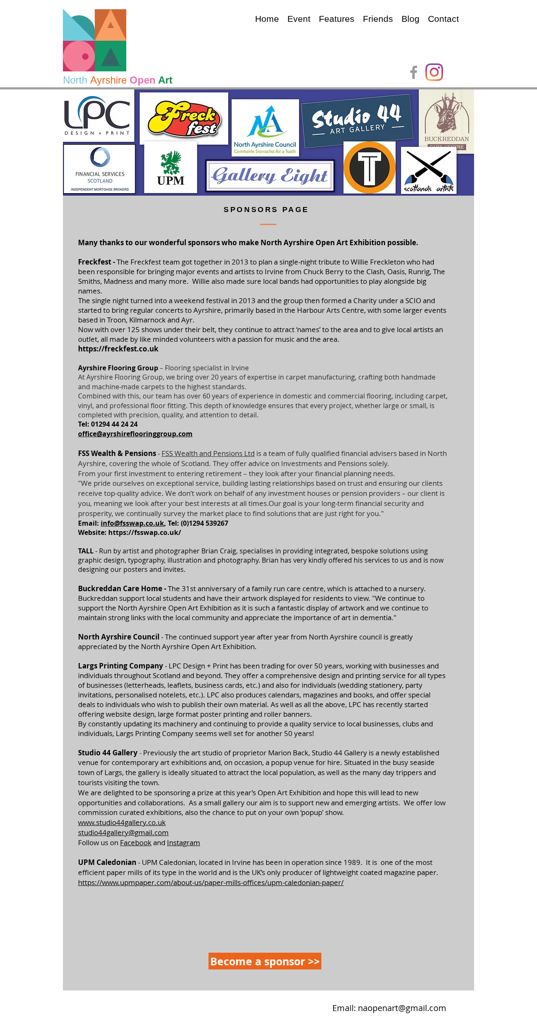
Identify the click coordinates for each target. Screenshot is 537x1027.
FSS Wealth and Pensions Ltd (208, 453)
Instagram (183, 842)
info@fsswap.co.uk (132, 523)
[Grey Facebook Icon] (413, 72)
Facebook (135, 842)
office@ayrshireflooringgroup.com (135, 433)
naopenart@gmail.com (402, 1008)
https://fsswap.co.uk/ (144, 532)
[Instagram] (434, 72)
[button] (299, 18)
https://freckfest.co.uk (118, 349)
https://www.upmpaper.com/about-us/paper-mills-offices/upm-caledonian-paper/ (211, 882)
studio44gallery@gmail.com (123, 832)
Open (143, 80)
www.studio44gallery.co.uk (122, 822)
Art (165, 80)
